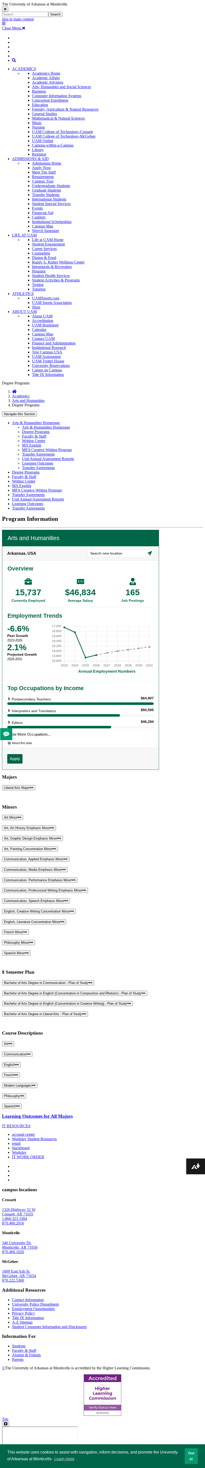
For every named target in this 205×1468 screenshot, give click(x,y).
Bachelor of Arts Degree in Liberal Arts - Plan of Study (43, 1014)
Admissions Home (46, 163)
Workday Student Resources (34, 1139)
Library (38, 150)
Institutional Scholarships (52, 222)
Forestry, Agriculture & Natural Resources (65, 109)
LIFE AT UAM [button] (24, 235)
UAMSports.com (45, 298)
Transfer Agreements (38, 454)
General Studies (44, 114)
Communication (15, 1054)
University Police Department (35, 1304)
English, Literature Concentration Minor (32, 922)
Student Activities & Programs (56, 280)
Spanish (10, 1106)
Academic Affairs (46, 78)
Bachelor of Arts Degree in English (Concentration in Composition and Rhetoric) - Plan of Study (72, 993)
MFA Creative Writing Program (47, 450)
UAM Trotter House (48, 361)
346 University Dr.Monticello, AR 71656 (20, 1245)
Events (37, 208)
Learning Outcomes (37, 463)
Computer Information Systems (56, 96)
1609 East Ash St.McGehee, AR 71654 (19, 1273)
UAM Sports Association (52, 302)
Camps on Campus (47, 370)
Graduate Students (46, 190)
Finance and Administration (54, 343)
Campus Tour (43, 181)
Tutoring (39, 289)
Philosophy (12, 1096)
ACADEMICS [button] (24, 69)
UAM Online (42, 141)
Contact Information (28, 1300)
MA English (31, 445)
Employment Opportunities (33, 1309)
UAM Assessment (46, 356)
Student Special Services (51, 204)
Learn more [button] (64, 1459)
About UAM (42, 316)
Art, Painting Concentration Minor (28, 849)
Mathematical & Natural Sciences (58, 118)
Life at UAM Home (48, 240)
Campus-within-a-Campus (53, 145)
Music (37, 123)
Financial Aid (42, 213)
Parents (18, 1359)
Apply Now (41, 168)
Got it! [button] (191, 1456)
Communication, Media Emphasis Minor (33, 870)
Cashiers (39, 217)
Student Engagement (48, 244)
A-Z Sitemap (22, 1322)
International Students (49, 199)
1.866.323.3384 (14, 1218)
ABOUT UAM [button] (24, 311)
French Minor (13, 932)
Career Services (44, 249)
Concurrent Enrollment (50, 100)
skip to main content (18, 19)
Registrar (39, 154)
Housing (39, 271)
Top (5, 1419)
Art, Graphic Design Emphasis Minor (30, 838)
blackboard (21, 1148)
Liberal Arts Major (16, 788)
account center (23, 1134)
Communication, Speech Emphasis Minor (34, 901)
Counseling (41, 253)
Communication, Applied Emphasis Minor (34, 859)
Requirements (43, 177)
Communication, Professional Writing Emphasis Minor (43, 890)
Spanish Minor (14, 953)
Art (6, 1044)
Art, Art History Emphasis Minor (27, 828)
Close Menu (12, 28)
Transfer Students (46, 195)
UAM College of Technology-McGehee (64, 136)
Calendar (39, 329)
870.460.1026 (13, 1252)
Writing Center (33, 441)
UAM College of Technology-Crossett (62, 132)
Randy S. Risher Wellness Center (58, 262)
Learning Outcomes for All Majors (37, 1116)
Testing (38, 285)
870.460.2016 (13, 1223)
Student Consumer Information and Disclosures (49, 1327)
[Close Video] (5, 1424)
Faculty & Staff (34, 436)
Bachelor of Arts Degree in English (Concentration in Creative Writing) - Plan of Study (65, 1003)
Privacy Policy (23, 1313)
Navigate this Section (19, 414)
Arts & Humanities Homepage (36, 423)
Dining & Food (44, 258)
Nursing (38, 127)
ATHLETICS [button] (23, 294)
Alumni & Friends (26, 1355)
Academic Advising (47, 82)
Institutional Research (49, 347)
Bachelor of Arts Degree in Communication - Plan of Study (46, 983)
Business (39, 91)
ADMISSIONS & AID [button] (30, 159)
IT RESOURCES (16, 1126)
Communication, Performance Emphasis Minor (38, 880)
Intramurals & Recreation (52, 267)
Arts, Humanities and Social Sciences (61, 87)
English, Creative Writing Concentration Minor (37, 911)
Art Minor (10, 817)
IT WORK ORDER (28, 1157)
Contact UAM (43, 338)
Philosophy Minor (16, 942)
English (9, 1065)
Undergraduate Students (51, 186)
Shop (36, 307)
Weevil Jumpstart (45, 231)
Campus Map (42, 226)
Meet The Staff (44, 172)
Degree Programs (36, 432)
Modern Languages (18, 1085)
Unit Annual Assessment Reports (48, 459)
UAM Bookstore (45, 325)
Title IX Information (48, 374)
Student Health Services (51, 276)
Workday (19, 1152)
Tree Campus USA (47, 352)
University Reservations (51, 365)
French (9, 1075)
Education (40, 105)
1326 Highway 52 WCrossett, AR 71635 (19, 1211)
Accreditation (42, 320)
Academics (21, 396)
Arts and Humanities (28, 400)
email (16, 1143)
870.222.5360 (13, 1280)
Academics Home (46, 73)
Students (19, 1346)
